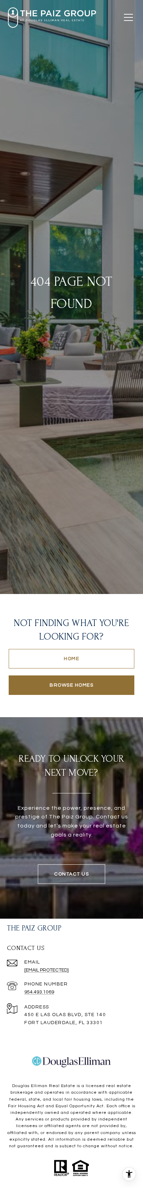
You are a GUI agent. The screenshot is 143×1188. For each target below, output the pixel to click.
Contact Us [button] (71, 874)
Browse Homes (71, 685)
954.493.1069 (39, 992)
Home (71, 658)
